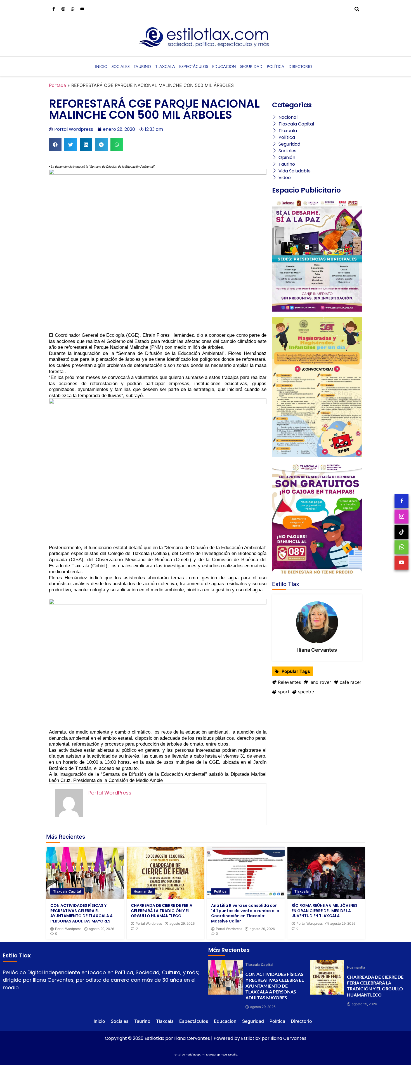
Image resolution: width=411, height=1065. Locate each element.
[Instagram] (63, 9)
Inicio (101, 66)
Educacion (224, 66)
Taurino (142, 66)
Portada (57, 85)
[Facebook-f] (54, 9)
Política (275, 66)
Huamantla (143, 891)
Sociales (120, 66)
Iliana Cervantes (317, 650)
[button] (55, 144)
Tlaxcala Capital (67, 891)
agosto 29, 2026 (101, 929)
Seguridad (251, 66)
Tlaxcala (165, 66)
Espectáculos (193, 66)
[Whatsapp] (73, 9)
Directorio (300, 66)
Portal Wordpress (68, 929)
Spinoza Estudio (227, 1054)
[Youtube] (82, 9)
